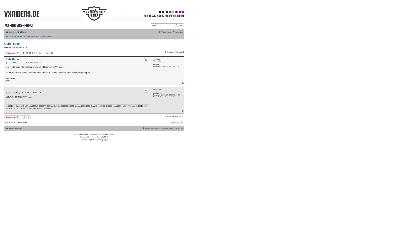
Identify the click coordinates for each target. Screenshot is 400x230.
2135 (161, 93)
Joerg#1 (19, 47)
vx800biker (157, 59)
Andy (25, 47)
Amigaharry (157, 89)
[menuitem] (23, 32)
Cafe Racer (12, 43)
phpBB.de (105, 137)
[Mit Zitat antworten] (146, 60)
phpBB (85, 134)
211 (161, 64)
